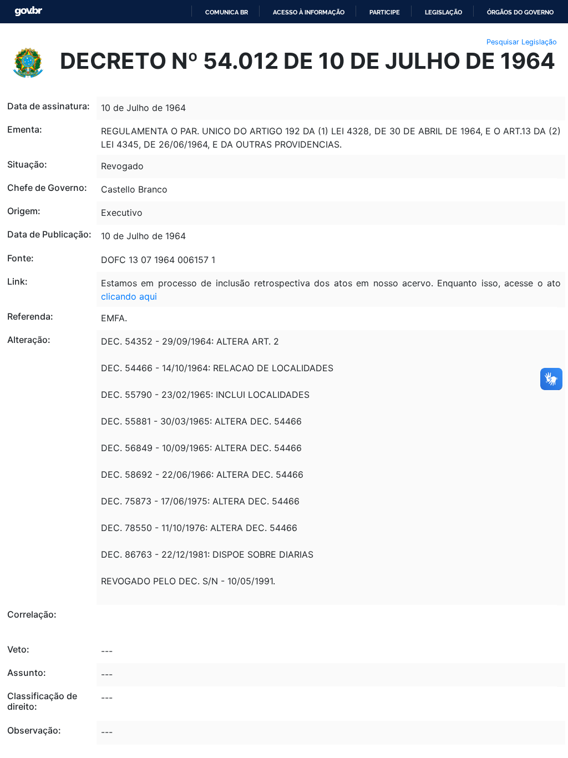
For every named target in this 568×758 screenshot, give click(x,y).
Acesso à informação (308, 12)
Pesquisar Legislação (521, 42)
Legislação (443, 12)
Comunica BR (226, 12)
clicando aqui (129, 296)
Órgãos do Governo (520, 12)
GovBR (28, 11)
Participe (384, 12)
